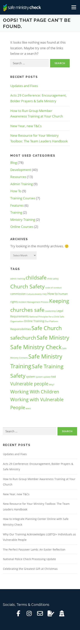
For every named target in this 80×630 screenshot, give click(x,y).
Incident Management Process (33, 302)
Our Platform (51, 321)
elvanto (38, 294)
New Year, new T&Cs (26, 126)
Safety (17, 375)
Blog (13, 162)
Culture (30, 294)
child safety (53, 278)
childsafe (36, 277)
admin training (17, 278)
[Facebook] (18, 613)
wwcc (28, 408)
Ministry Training (22, 219)
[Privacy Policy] (62, 613)
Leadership (50, 311)
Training (16, 212)
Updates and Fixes (24, 86)
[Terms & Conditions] (51, 613)
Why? (51, 384)
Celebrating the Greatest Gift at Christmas (30, 569)
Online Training (34, 321)
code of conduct (53, 287)
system (30, 376)
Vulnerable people (29, 384)
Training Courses (22, 198)
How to (52, 293)
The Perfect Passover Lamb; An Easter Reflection (34, 549)
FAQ (45, 294)
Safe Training (47, 366)
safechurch (23, 337)
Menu (73, 7)
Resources (18, 176)
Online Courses (21, 226)
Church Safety (27, 286)
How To (15, 191)
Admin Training (21, 184)
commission (18, 294)
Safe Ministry (53, 337)
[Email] (40, 613)
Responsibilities (20, 329)
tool (53, 376)
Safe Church (46, 328)
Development (20, 169)
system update (43, 376)
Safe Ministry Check (36, 347)
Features (17, 205)
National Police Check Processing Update (29, 559)
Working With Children (34, 391)
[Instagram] (29, 613)
